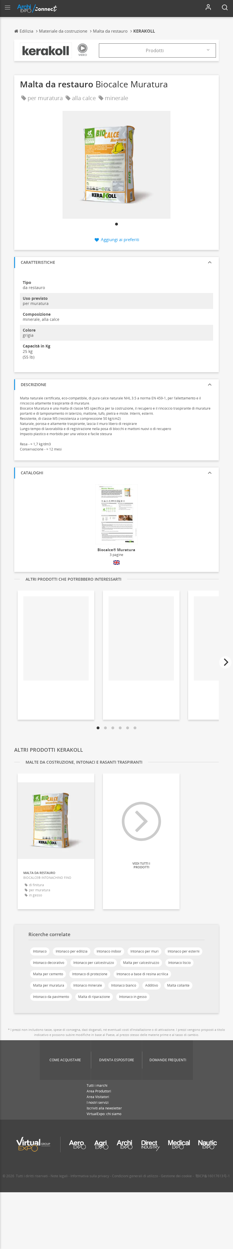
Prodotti (155, 50)
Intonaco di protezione (89, 974)
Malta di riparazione (94, 996)
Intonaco (40, 951)
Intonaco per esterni (183, 951)
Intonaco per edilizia (72, 951)
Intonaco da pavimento (51, 996)
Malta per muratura (48, 985)
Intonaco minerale (87, 985)
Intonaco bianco (123, 985)
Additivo (151, 985)
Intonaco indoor (109, 951)
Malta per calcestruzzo (141, 962)
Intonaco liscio (179, 962)
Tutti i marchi (97, 1085)
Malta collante (178, 985)
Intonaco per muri (144, 951)
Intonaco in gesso (133, 996)
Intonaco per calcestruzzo (93, 962)
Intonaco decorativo (48, 962)
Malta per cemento (48, 974)
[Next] (225, 662)
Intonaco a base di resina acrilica (142, 974)
